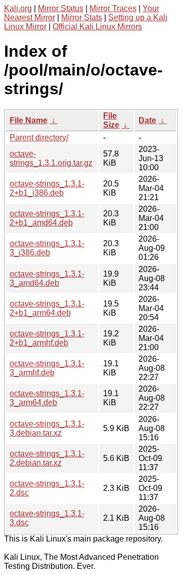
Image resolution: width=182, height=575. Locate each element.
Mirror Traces (112, 8)
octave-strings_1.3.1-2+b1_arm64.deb (47, 308)
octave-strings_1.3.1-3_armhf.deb (47, 368)
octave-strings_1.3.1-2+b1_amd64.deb (47, 218)
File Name (29, 120)
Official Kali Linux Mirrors (97, 26)
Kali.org (18, 8)
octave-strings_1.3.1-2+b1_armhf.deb (47, 338)
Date (147, 120)
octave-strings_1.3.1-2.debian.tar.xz (47, 458)
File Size (111, 120)
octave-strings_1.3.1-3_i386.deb (47, 248)
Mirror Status (60, 8)
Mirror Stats (81, 17)
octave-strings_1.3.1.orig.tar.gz (51, 158)
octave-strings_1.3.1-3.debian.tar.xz (47, 428)
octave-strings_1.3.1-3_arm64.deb (47, 398)
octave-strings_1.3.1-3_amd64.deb (47, 278)
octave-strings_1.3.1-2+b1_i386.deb (47, 188)
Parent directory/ (39, 137)
